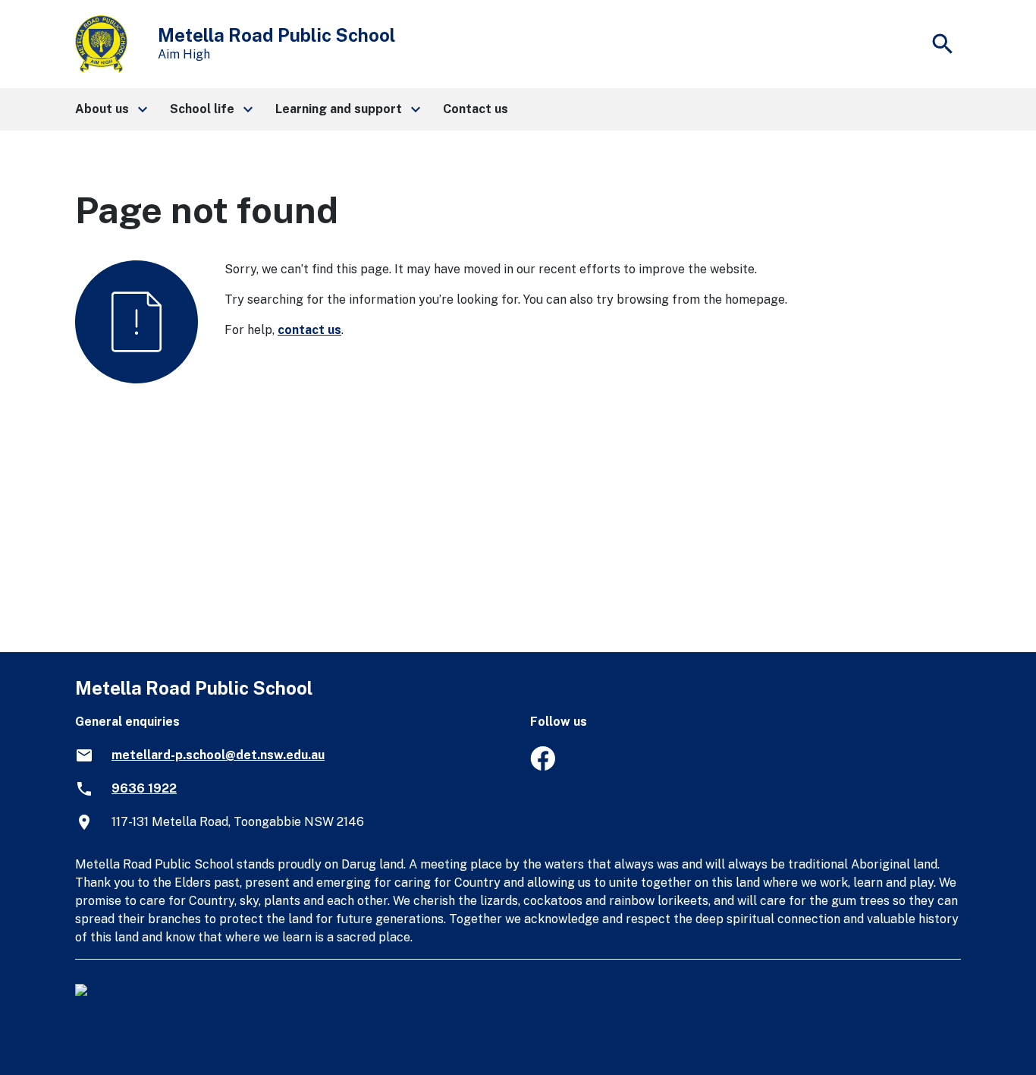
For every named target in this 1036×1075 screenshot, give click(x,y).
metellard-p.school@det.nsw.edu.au (218, 755)
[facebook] (542, 766)
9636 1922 (144, 788)
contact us (309, 330)
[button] (110, 109)
